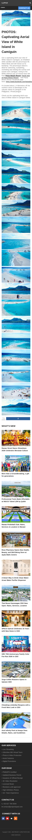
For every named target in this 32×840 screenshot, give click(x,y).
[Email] (11, 818)
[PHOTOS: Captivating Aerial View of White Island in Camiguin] (16, 438)
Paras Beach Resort (13, 76)
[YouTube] (7, 818)
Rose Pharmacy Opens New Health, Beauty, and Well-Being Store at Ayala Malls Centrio (15, 552)
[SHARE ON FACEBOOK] (18, 418)
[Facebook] (3, 818)
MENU (3, 7)
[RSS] (15, 818)
